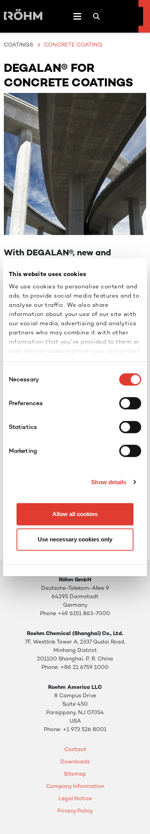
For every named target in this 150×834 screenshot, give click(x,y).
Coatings (18, 44)
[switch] (130, 403)
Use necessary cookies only (75, 539)
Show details (108, 482)
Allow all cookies (75, 514)
